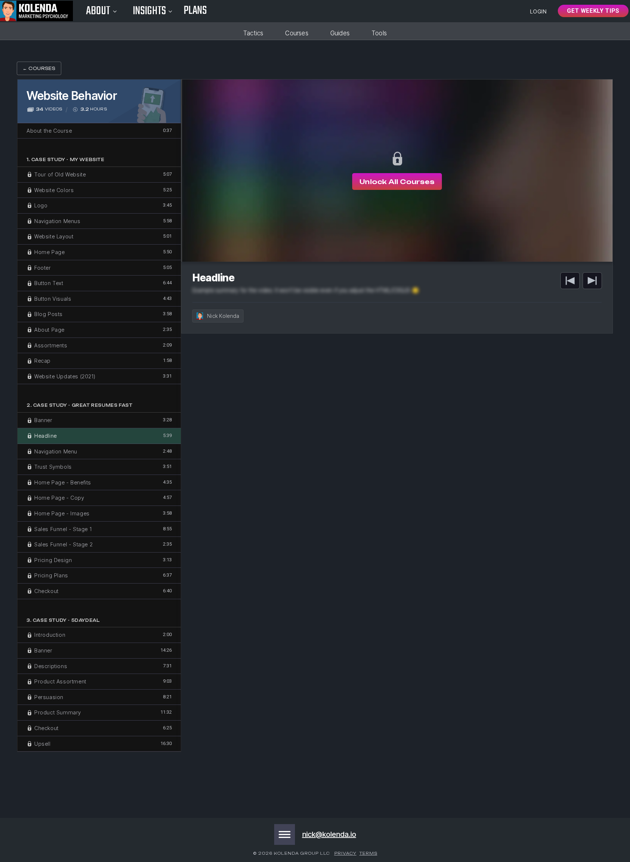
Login (538, 11)
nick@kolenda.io (329, 834)
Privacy (345, 853)
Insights (149, 11)
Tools (379, 33)
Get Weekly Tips (593, 10)
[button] (284, 834)
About (98, 11)
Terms (368, 853)
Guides (340, 33)
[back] (570, 281)
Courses (296, 33)
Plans (195, 10)
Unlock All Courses (397, 182)
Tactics (253, 33)
